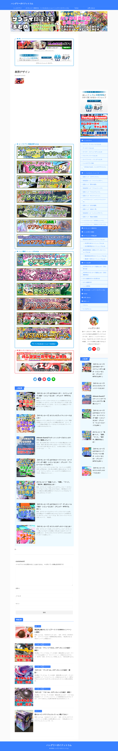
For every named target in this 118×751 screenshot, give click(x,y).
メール (18, 596)
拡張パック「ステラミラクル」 (91, 177)
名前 (17, 588)
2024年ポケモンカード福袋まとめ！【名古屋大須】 (94, 267)
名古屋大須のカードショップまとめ (94, 243)
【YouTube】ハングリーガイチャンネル (94, 290)
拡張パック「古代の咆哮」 (90, 205)
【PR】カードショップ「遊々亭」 (44, 63)
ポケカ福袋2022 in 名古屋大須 (91, 278)
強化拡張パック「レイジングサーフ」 (93, 213)
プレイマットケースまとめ (90, 155)
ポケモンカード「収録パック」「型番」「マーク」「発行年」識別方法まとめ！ (99, 437)
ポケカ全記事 (87, 262)
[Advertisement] (44, 100)
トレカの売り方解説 (88, 232)
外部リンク (86, 301)
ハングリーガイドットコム (22, 3)
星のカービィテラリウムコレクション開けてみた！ (51, 714)
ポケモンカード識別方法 (32, 8)
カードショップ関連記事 (90, 235)
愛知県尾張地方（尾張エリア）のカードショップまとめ (94, 251)
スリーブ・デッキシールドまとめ (92, 144)
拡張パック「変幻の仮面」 (90, 184)
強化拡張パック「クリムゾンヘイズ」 (93, 188)
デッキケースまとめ (88, 148)
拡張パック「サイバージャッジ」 (92, 195)
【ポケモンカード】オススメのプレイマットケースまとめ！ (99, 385)
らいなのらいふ (87, 309)
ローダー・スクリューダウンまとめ (92, 152)
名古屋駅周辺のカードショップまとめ (95, 246)
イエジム (85, 305)
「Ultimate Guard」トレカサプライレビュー (94, 168)
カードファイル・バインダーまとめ (92, 159)
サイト (18, 603)
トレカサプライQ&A (88, 163)
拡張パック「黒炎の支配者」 (91, 216)
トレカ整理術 (86, 286)
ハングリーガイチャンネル (62, 8)
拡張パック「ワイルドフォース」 (92, 192)
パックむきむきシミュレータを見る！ (45, 344)
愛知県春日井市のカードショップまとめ (95, 256)
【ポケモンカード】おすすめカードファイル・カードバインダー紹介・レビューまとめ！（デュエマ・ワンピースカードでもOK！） (54, 462)
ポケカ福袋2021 (87, 282)
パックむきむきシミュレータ (47, 8)
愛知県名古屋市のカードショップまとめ (94, 239)
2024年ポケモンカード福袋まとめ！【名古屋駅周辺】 (94, 273)
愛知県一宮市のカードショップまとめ (95, 259)
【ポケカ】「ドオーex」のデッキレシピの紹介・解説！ (53, 692)
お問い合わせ (91, 8)
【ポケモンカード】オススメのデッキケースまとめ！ (54, 526)
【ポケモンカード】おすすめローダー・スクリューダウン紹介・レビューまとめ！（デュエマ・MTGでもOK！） (54, 395)
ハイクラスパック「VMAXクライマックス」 (95, 224)
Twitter (76, 8)
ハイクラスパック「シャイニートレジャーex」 (94, 200)
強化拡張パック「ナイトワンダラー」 (93, 180)
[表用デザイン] (49, 379)
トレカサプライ (17, 8)
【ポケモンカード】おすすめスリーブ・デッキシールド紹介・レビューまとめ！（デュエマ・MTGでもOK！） (54, 506)
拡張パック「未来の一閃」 (90, 209)
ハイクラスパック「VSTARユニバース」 (94, 220)
